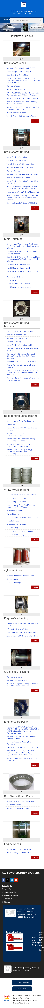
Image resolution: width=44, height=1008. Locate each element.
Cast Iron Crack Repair (15, 277)
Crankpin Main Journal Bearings (18, 808)
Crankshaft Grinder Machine (17, 335)
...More (35, 121)
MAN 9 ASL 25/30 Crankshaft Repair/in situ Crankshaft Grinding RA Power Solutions (23, 94)
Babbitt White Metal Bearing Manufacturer (22, 518)
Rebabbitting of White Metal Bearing (20, 421)
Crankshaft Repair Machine (17, 680)
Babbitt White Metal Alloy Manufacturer (21, 495)
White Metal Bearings (15, 511)
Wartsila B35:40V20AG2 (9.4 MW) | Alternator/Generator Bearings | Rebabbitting (19, 452)
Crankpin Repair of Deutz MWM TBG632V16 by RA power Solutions (23, 108)
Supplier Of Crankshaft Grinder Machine (21, 361)
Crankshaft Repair (15, 63)
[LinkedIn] (12, 881)
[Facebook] (3, 881)
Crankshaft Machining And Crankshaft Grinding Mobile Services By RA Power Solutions (21, 356)
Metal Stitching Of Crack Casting (19, 287)
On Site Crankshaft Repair (16, 113)
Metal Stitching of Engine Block (18, 268)
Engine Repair (12, 844)
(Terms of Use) (24, 998)
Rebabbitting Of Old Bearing (17, 502)
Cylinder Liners (13, 570)
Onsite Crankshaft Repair (16, 89)
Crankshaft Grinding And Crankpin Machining (23, 174)
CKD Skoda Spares (14, 805)
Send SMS (23, 989)
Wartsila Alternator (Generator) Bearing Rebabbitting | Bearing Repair (21, 445)
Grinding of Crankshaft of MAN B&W (20, 167)
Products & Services (11, 895)
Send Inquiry (24, 982)
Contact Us (8, 899)
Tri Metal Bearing (13, 521)
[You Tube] (16, 881)
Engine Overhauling (16, 618)
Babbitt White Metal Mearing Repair (20, 531)
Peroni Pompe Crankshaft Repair (19, 72)
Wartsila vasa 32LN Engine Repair (19, 849)
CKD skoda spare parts (18, 796)
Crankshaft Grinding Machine (17, 338)
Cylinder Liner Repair (14, 583)
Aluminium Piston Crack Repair (18, 284)
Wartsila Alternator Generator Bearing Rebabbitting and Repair (21, 440)
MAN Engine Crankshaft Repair (18, 629)
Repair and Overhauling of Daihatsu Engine (22, 633)
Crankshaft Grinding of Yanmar (18, 161)
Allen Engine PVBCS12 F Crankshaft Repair (22, 636)
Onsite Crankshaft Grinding (17, 157)
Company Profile (10, 892)
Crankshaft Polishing (17, 671)
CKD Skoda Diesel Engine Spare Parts (21, 801)
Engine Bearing (12, 424)
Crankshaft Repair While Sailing (18, 178)
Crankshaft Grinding (16, 152)
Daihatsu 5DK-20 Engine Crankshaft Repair (22, 98)
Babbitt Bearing (12, 528)
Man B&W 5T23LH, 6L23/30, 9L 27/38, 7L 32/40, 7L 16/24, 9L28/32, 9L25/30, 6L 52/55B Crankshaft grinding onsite (22, 753)
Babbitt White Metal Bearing (17, 498)
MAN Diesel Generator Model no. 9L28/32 (22, 747)
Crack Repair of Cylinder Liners (18, 265)
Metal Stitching (13, 238)
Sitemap (7, 902)
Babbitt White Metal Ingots (17, 535)
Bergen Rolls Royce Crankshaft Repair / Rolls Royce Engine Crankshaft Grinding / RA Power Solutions (23, 80)
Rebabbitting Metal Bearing (21, 415)
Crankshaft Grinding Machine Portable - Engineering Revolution (21, 737)
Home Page (8, 889)
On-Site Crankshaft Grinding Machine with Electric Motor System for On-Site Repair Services (22, 198)
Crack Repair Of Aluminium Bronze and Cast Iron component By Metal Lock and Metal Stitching (23, 259)
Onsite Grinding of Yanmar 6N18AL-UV (21, 853)
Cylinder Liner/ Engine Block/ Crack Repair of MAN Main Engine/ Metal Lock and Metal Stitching (23, 246)
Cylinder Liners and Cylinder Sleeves (20, 576)
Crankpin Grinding (13, 171)
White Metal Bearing (16, 489)
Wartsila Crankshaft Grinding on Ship (20, 164)
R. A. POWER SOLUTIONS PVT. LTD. (24, 12)
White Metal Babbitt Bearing (17, 524)
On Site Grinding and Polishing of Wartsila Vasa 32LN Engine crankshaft (22, 685)
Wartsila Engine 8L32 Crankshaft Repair (21, 116)
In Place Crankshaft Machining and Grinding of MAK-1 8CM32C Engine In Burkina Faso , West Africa (23, 372)
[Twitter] (7, 881)
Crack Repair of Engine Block (17, 75)
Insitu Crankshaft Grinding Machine (20, 331)
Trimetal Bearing (13, 514)
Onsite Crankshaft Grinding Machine (20, 345)
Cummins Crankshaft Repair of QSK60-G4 (22, 203)
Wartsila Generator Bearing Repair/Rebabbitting (17, 434)
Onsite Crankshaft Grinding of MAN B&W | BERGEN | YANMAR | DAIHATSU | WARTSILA (22, 188)
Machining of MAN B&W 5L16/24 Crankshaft (23, 192)
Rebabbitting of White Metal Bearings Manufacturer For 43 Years (21, 506)
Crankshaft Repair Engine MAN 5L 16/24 (21, 68)
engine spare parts (16, 721)
